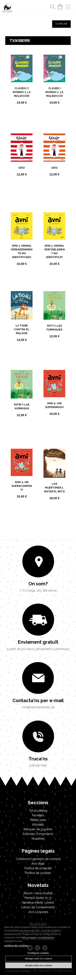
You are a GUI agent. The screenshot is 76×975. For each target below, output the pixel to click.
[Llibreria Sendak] (7, 8)
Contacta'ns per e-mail (38, 700)
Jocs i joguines (38, 912)
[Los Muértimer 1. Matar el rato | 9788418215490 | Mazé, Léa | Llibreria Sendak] (54, 463)
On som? (38, 583)
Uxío (21, 167)
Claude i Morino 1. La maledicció (54, 92)
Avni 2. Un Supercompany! (22, 486)
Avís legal (38, 863)
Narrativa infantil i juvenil (38, 902)
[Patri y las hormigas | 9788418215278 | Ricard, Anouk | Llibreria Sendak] (22, 384)
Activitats (38, 824)
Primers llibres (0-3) (38, 898)
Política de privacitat (38, 868)
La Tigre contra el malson (21, 329)
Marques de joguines (38, 829)
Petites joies (38, 820)
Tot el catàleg (38, 810)
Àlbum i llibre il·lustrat (38, 893)
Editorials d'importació (38, 834)
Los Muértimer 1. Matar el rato (54, 487)
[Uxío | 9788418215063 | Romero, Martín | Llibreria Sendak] (22, 147)
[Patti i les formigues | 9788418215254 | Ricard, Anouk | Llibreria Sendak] (54, 305)
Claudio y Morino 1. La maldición (22, 92)
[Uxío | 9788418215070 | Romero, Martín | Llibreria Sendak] (54, 147)
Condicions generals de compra (38, 859)
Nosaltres (38, 838)
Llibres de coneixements (38, 907)
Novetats (38, 815)
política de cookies (16, 945)
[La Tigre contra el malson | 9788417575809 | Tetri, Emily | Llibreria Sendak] (22, 305)
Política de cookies (38, 873)
